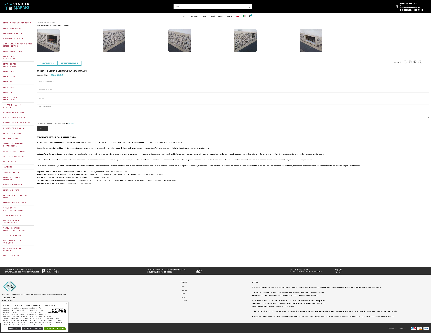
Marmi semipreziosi (12, 28)
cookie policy (49, 324)
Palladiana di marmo (13, 112)
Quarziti (7, 167)
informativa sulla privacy (33, 324)
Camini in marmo (11, 172)
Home (185, 16)
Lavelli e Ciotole (11, 138)
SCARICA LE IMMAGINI (69, 63)
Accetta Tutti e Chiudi (54, 329)
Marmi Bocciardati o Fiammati (12, 178)
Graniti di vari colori (14, 33)
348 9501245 (405, 10)
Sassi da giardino (12, 235)
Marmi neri (8, 87)
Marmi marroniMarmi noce (10, 98)
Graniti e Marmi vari (13, 38)
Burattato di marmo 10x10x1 (17, 123)
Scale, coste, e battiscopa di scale (13, 209)
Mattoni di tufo (11, 190)
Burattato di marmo (13, 128)
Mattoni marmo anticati (15, 203)
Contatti (229, 16)
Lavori (212, 16)
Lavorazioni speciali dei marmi (15, 196)
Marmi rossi (9, 82)
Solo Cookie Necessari (32, 329)
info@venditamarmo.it (14, 304)
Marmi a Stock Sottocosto (17, 23)
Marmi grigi (9, 92)
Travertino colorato (14, 215)
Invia (42, 129)
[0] (250, 16)
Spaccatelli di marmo (14, 156)
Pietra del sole (10, 162)
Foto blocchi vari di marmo (12, 249)
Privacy (71, 124)
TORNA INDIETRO (47, 63)
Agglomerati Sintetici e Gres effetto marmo (17, 45)
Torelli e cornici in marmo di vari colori (14, 229)
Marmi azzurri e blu (12, 51)
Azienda (184, 290)
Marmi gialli (9, 71)
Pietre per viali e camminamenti (11, 221)
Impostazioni (14, 329)
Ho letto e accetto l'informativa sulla (56, 124)
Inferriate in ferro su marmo (12, 242)
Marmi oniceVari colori (9, 57)
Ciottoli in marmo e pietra (12, 106)
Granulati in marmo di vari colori (13, 145)
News (220, 16)
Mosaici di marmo (12, 133)
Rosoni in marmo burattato (17, 118)
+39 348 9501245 (56, 75)
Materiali (194, 16)
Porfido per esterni (12, 185)
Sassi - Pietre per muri (14, 151)
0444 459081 (417, 10)
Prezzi (204, 16)
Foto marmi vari (11, 255)
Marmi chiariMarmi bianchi (10, 65)
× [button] (66, 303)
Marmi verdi (9, 77)
